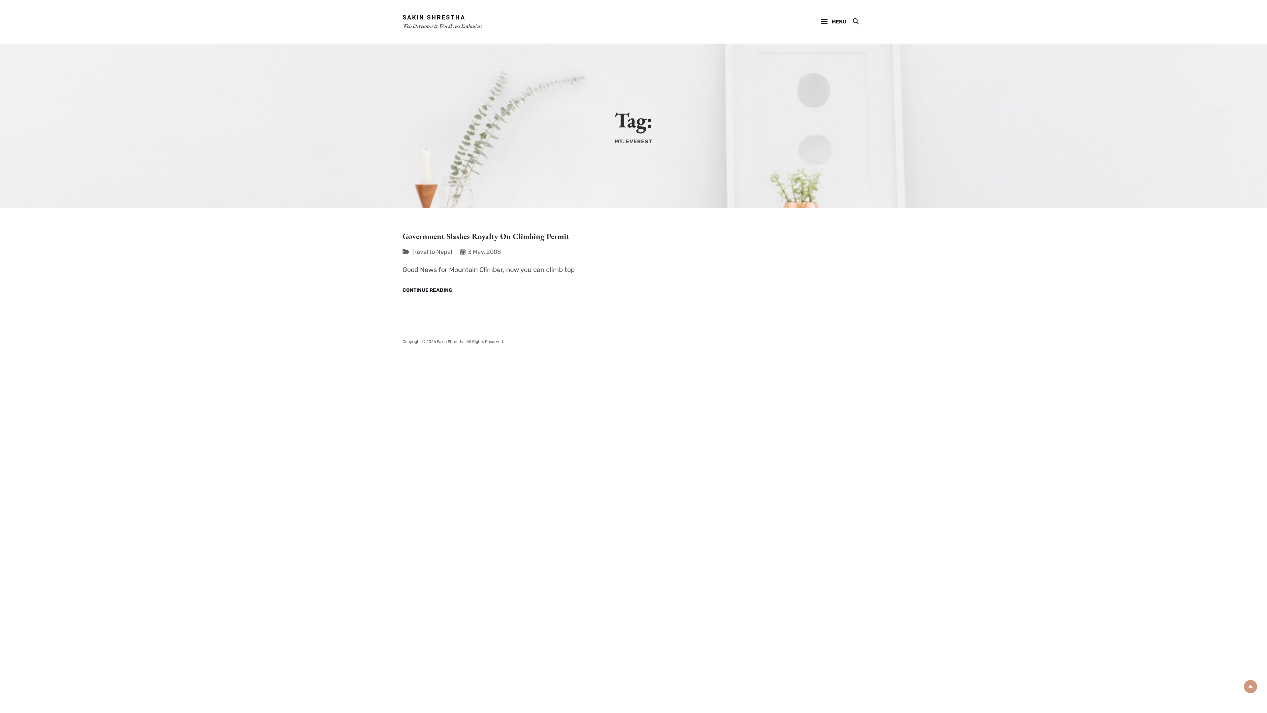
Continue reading (427, 290)
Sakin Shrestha (434, 17)
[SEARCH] (855, 21)
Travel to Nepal (431, 251)
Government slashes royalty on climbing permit (486, 236)
